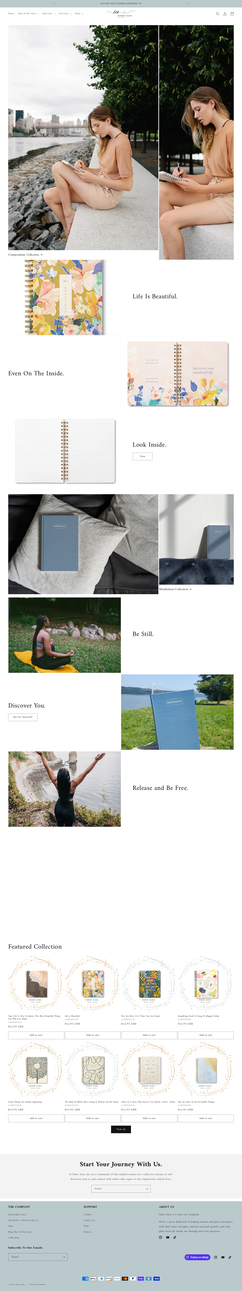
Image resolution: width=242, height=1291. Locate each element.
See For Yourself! (23, 717)
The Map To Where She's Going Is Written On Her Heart (92, 1102)
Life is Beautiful (72, 1016)
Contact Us (89, 1220)
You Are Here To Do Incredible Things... (197, 1102)
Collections (13, 1238)
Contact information (37, 1284)
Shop (10, 1226)
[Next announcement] (188, 3)
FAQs (86, 1226)
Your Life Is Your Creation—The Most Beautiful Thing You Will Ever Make (34, 1017)
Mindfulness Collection (173, 589)
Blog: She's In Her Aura (20, 1232)
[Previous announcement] (54, 3)
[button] (28, 13)
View (142, 456)
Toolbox (88, 1215)
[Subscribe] (146, 1189)
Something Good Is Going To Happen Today (198, 1016)
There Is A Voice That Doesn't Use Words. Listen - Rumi (148, 1102)
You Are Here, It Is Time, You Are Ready (140, 1016)
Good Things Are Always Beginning (25, 1102)
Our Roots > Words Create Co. (23, 1220)
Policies (87, 1232)
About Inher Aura (17, 1215)
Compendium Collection (23, 255)
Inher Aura (20, 1284)
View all (121, 1129)
